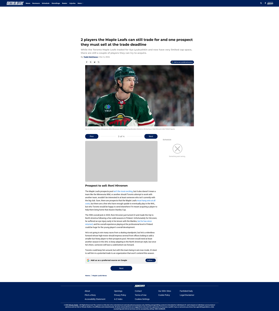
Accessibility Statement (95, 299)
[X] (261, 3)
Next (151, 136)
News (28, 3)
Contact (138, 291)
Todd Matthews (91, 57)
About (87, 291)
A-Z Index (118, 299)
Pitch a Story (90, 295)
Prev (92, 136)
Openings (118, 291)
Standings (56, 3)
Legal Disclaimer (187, 295)
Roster (64, 3)
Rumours (36, 3)
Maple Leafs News (99, 276)
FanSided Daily (186, 291)
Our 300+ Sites (164, 291)
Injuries (72, 3)
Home (87, 276)
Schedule (45, 3)
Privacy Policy (120, 295)
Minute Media (73, 305)
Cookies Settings (142, 299)
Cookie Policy (164, 295)
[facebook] (265, 3)
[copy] (98, 62)
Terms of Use (140, 295)
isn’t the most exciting (123, 191)
